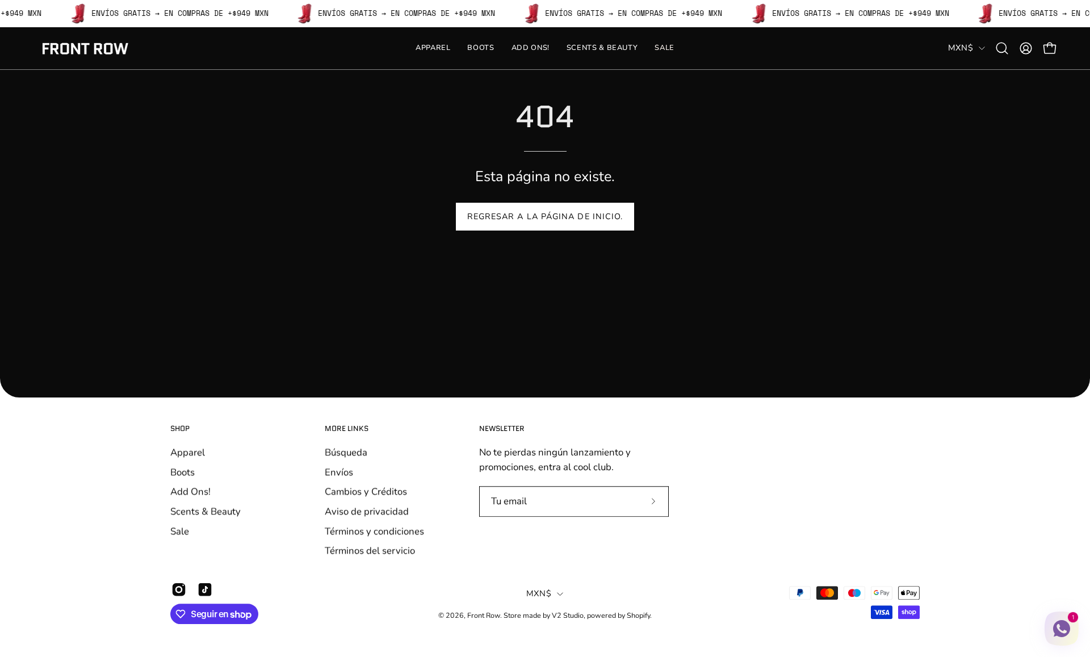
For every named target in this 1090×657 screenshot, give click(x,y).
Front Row (483, 615)
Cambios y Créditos (366, 491)
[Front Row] (85, 48)
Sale (179, 530)
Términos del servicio (370, 550)
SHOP (180, 429)
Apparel (187, 452)
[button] (1002, 48)
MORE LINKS (346, 429)
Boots (182, 471)
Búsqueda (346, 452)
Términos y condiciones (374, 530)
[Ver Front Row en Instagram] (178, 589)
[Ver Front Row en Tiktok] (204, 589)
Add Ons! (190, 491)
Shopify (638, 615)
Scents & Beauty (205, 511)
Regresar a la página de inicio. (545, 216)
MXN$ (960, 47)
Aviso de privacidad (367, 511)
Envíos (339, 471)
